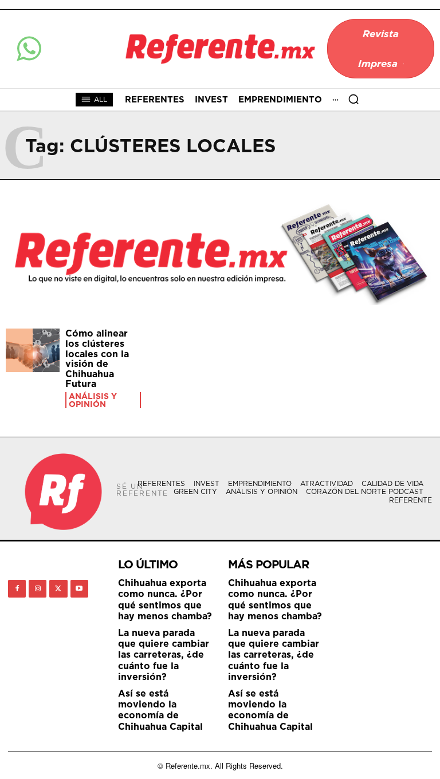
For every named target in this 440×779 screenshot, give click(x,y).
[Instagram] (37, 589)
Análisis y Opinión (93, 400)
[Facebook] (17, 589)
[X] (58, 589)
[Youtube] (79, 589)
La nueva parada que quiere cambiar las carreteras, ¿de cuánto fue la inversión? (163, 654)
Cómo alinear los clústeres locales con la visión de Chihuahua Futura (97, 358)
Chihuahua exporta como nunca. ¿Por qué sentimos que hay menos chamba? (165, 599)
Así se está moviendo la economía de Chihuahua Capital (160, 710)
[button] (353, 99)
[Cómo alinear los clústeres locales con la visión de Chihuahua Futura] (33, 350)
